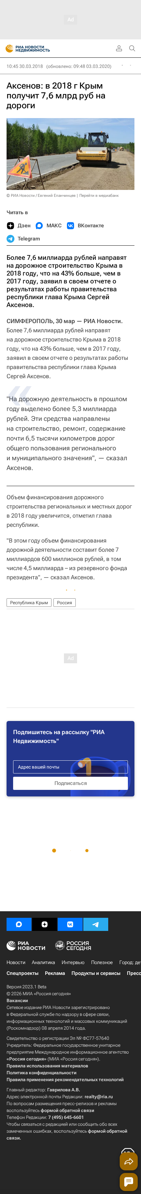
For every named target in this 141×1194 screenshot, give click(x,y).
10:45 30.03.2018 (25, 66)
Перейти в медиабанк (99, 195)
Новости (16, 962)
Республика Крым (29, 602)
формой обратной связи (67, 1110)
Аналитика (43, 962)
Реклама (55, 973)
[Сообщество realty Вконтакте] (70, 924)
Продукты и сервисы (95, 973)
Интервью (73, 962)
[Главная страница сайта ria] (7, 48)
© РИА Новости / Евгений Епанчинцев (41, 195)
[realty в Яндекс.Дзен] (44, 924)
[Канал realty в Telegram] (95, 924)
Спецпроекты (22, 973)
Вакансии (17, 1000)
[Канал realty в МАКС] (19, 924)
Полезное (102, 962)
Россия (64, 602)
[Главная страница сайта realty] (39, 48)
